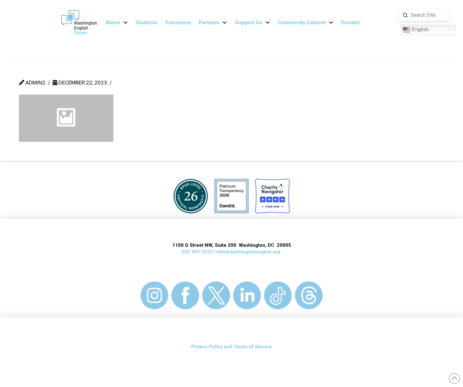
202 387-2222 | (198, 252)
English (419, 29)
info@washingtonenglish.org (248, 252)
